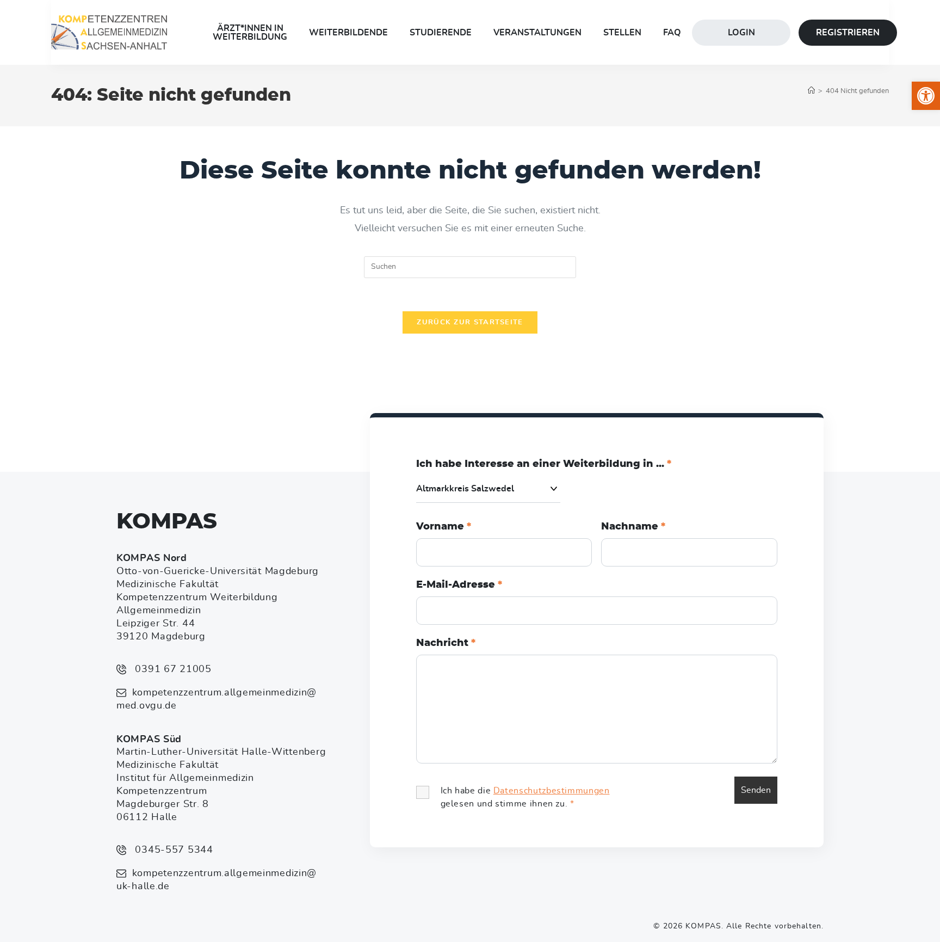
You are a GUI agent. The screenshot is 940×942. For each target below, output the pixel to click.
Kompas (166, 522)
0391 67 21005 (172, 669)
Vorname (443, 527)
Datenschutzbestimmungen (551, 790)
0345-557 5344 (172, 850)
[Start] (811, 91)
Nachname (633, 527)
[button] (926, 96)
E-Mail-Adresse (459, 585)
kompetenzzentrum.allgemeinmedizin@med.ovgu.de (216, 699)
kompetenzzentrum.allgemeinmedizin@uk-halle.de (216, 880)
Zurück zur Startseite (470, 322)
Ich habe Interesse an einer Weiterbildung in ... (543, 464)
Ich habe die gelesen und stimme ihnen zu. (525, 797)
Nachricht (445, 643)
